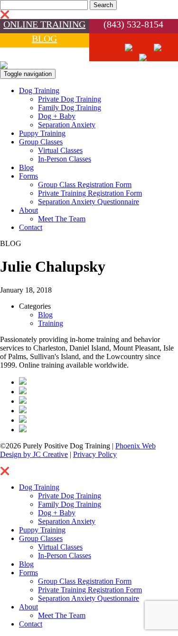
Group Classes (41, 142)
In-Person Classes (64, 159)
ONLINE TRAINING (44, 24)
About (28, 210)
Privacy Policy (95, 454)
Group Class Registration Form (84, 184)
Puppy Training (42, 133)
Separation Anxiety (66, 125)
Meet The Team (61, 219)
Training (50, 323)
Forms (28, 176)
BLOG (44, 38)
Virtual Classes (60, 150)
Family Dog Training (69, 108)
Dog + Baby (56, 116)
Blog (26, 167)
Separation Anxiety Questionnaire (88, 202)
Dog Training (39, 90)
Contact (30, 227)
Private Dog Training (69, 99)
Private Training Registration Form (90, 193)
